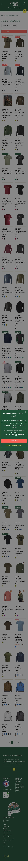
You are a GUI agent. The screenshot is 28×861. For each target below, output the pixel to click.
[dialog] (14, 430)
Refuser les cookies (9, 434)
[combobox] (25, 412)
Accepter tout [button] (14, 440)
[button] (14, 446)
